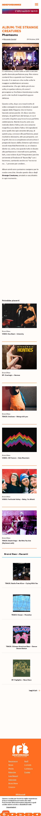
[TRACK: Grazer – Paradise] (21, 603)
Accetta (5, 812)
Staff (26, 761)
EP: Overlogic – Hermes (11, 375)
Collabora (28, 769)
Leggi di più (33, 690)
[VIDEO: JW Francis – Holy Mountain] (19, 440)
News (10, 765)
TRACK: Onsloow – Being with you (15, 416)
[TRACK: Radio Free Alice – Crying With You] (21, 571)
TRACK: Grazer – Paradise (21, 615)
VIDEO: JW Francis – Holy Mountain (15, 458)
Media (11, 769)
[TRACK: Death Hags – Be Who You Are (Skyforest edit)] (19, 522)
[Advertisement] (20, 716)
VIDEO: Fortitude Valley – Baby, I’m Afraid (18, 499)
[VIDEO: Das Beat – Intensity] (19, 316)
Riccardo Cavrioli (10, 39)
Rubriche (12, 772)
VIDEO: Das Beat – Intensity (13, 334)
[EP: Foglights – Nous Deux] (21, 668)
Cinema (11, 787)
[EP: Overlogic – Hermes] (19, 357)
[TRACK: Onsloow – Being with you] (19, 398)
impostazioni (11, 807)
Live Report (13, 776)
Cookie (27, 772)
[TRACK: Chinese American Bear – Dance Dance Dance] (21, 634)
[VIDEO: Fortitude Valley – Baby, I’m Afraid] (19, 481)
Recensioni (13, 761)
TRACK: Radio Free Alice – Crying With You (21, 583)
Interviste (12, 780)
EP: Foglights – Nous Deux (22, 680)
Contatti (27, 765)
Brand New (13, 783)
